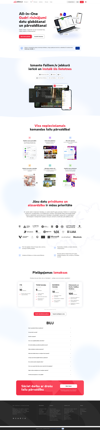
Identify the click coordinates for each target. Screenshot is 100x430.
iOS (60, 74)
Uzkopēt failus (71, 1)
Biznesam (35, 1)
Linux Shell (61, 77)
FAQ (81, 412)
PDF (70, 411)
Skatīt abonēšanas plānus (42, 314)
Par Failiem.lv (82, 410)
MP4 (73, 411)
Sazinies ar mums (83, 408)
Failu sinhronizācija (53, 408)
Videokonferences (67, 417)
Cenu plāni (40, 410)
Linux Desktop (53, 77)
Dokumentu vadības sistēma (54, 411)
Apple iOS (75, 408)
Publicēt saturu (52, 417)
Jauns (82, 1)
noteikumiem (53, 428)
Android (53, 74)
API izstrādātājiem (83, 411)
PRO (31, 1)
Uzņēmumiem (41, 412)
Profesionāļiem (41, 411)
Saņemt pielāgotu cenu (59, 314)
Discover (46, 1)
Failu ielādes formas (53, 415)
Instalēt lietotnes (38, 36)
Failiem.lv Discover (67, 415)
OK (62, 428)
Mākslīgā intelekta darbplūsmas (55, 410)
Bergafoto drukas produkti (54, 420)
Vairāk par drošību (29, 49)
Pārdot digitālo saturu (53, 416)
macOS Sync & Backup (42, 77)
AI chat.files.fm (66, 416)
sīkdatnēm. (59, 428)
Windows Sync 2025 (45, 74)
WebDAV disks (66, 412)
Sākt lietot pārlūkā (25, 36)
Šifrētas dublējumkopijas (54, 412)
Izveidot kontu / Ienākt (42, 408)
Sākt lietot (69, 386)
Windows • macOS (69, 410)
